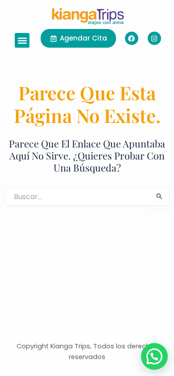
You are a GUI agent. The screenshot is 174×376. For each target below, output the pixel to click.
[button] (22, 40)
